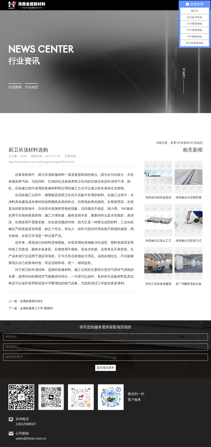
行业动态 (31, 87)
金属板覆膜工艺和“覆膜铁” (37, 308)
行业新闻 (15, 87)
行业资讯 (183, 142)
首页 (173, 142)
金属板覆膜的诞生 (31, 301)
